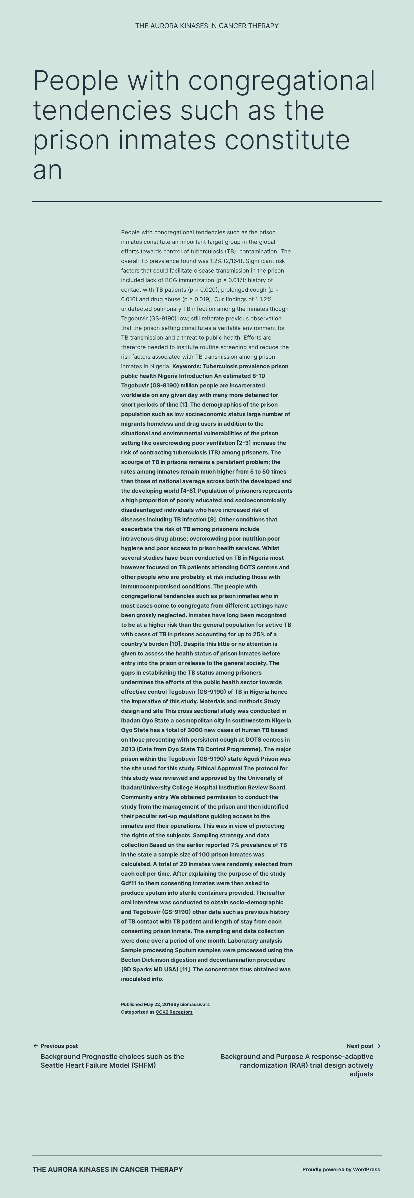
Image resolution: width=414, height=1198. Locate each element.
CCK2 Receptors (174, 1012)
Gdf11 (129, 883)
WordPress (366, 1169)
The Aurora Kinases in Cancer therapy (207, 26)
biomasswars (195, 1004)
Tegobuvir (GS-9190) (162, 912)
